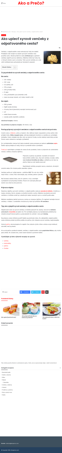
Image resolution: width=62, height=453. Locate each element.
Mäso (3, 377)
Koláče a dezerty (6, 374)
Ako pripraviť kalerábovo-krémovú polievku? (29, 316)
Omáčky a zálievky (7, 384)
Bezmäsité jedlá (6, 372)
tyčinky (6, 241)
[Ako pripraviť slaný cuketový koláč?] (52, 309)
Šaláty (3, 394)
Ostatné (4, 387)
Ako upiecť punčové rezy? (8, 317)
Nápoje (4, 379)
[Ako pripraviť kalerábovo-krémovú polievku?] (31, 308)
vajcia (55, 143)
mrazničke (12, 212)
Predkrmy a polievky (7, 389)
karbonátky (7, 243)
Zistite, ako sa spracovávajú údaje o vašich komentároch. (42, 363)
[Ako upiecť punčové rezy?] (10, 309)
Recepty (14, 31)
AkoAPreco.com (6, 31)
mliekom (13, 133)
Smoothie (5, 382)
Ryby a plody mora (7, 392)
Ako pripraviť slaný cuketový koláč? (51, 318)
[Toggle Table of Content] (14, 67)
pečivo (8, 224)
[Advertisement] (31, 19)
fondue (6, 248)
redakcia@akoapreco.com (12, 443)
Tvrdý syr (4, 149)
